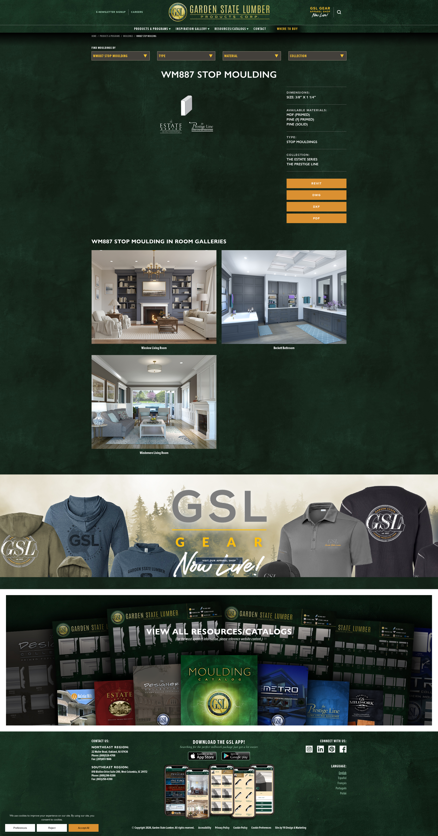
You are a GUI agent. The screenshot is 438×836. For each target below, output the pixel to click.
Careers (137, 12)
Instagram (309, 749)
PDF (316, 218)
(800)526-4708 (107, 755)
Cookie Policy (240, 827)
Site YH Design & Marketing (290, 827)
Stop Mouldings (302, 142)
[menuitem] (322, 12)
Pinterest (331, 749)
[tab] (152, 29)
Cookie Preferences (261, 827)
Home (94, 36)
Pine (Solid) (297, 124)
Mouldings (128, 36)
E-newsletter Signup (111, 12)
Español (342, 777)
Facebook (343, 749)
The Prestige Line (302, 164)
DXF (316, 206)
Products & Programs (110, 36)
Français (342, 783)
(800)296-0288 (107, 775)
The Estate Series (302, 159)
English (342, 772)
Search (339, 12)
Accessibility (204, 827)
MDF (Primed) (298, 115)
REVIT (316, 183)
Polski (343, 793)
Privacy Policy (222, 827)
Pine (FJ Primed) (300, 119)
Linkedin (320, 749)
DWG (316, 195)
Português (341, 788)
